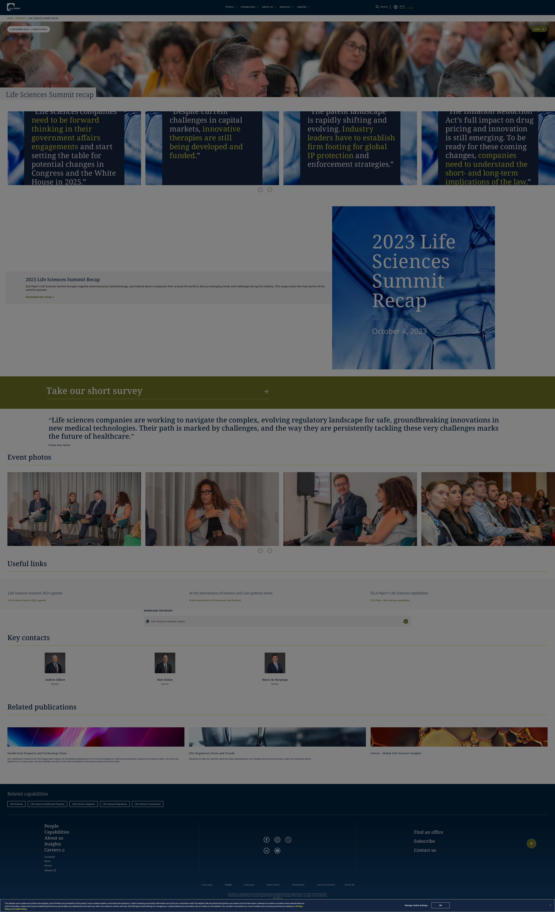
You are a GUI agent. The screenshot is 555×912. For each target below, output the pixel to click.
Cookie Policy (20, 909)
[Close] (550, 905)
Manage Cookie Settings (416, 905)
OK (440, 905)
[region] (277, 905)
